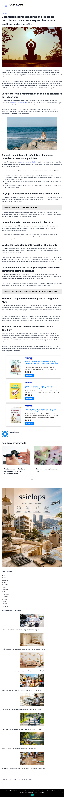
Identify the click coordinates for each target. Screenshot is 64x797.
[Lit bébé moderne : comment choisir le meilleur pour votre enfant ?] (32, 660)
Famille (4, 587)
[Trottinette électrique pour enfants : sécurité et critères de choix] (32, 719)
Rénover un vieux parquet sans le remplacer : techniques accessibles (23, 768)
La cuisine (5, 596)
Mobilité (4, 604)
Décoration (5, 585)
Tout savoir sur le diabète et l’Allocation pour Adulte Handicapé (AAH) (15, 471)
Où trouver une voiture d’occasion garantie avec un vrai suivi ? (21, 709)
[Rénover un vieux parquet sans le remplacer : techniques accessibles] (32, 758)
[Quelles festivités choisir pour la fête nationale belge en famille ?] (32, 680)
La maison (5, 599)
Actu (3, 575)
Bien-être (4, 13)
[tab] (28, 479)
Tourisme (5, 606)
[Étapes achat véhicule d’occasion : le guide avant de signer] (32, 620)
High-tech (5, 589)
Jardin (4, 592)
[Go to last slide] (4, 462)
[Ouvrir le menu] (58, 4)
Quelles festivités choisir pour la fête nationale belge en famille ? (22, 690)
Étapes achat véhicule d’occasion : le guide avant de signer (20, 630)
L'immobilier (5, 594)
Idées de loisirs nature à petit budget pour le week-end (19, 748)
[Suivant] (59, 462)
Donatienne (14, 432)
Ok (32, 794)
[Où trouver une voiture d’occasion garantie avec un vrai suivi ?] (32, 699)
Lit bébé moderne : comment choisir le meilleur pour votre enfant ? (23, 671)
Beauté (4, 578)
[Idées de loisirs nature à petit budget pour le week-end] (32, 738)
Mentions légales (27, 779)
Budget (4, 582)
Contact (5, 779)
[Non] (62, 793)
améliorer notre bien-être (19, 103)
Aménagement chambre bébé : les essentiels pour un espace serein (23, 649)
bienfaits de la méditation (28, 162)
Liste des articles (14, 779)
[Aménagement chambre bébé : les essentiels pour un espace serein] (32, 639)
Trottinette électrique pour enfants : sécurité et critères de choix (22, 729)
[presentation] (16, 455)
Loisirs (4, 601)
